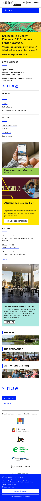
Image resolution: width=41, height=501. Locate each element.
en (29, 2)
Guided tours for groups (10, 247)
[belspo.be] (20, 425)
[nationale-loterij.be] (20, 454)
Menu (36, 2)
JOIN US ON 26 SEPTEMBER (16, 221)
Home (4, 19)
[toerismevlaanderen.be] (20, 470)
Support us (7, 403)
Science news (7, 136)
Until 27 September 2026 (14, 54)
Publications (6, 132)
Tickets (8, 10)
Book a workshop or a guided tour (14, 110)
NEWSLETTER (9, 398)
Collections (6, 129)
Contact (4, 103)
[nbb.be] (20, 462)
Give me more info (8, 487)
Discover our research (9, 125)
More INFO (9, 322)
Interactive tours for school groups (14, 254)
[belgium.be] (20, 444)
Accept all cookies (20, 491)
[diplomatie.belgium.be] (20, 433)
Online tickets (7, 107)
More (5, 259)
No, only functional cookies (20, 496)
